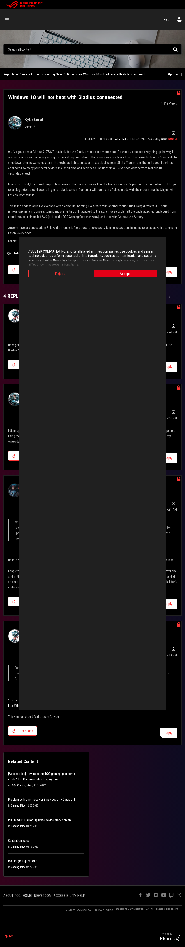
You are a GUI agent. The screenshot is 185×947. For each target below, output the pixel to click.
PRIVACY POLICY (103, 909)
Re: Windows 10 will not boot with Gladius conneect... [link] (113, 74)
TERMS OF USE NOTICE (77, 909)
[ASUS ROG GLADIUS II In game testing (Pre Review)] (178, 297)
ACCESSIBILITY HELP (69, 895)
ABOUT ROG (12, 895)
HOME (27, 895)
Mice (70, 74)
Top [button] (11, 936)
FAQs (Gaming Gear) (22, 785)
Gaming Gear (53, 74)
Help (166, 19)
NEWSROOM (42, 895)
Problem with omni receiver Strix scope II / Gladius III (41, 799)
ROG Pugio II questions (22, 861)
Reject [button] (60, 273)
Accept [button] (125, 273)
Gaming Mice (18, 805)
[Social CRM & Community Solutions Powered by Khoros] (170, 937)
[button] (13, 269)
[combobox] (92, 49)
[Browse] (9, 19)
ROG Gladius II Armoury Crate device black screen (39, 820)
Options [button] (173, 74)
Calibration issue (19, 840)
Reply (168, 272)
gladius (17, 253)
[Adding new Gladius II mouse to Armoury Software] (170, 297)
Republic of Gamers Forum (21, 74)
